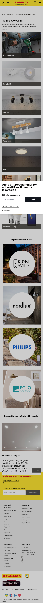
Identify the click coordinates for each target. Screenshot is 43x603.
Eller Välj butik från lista (10, 207)
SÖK (33, 199)
